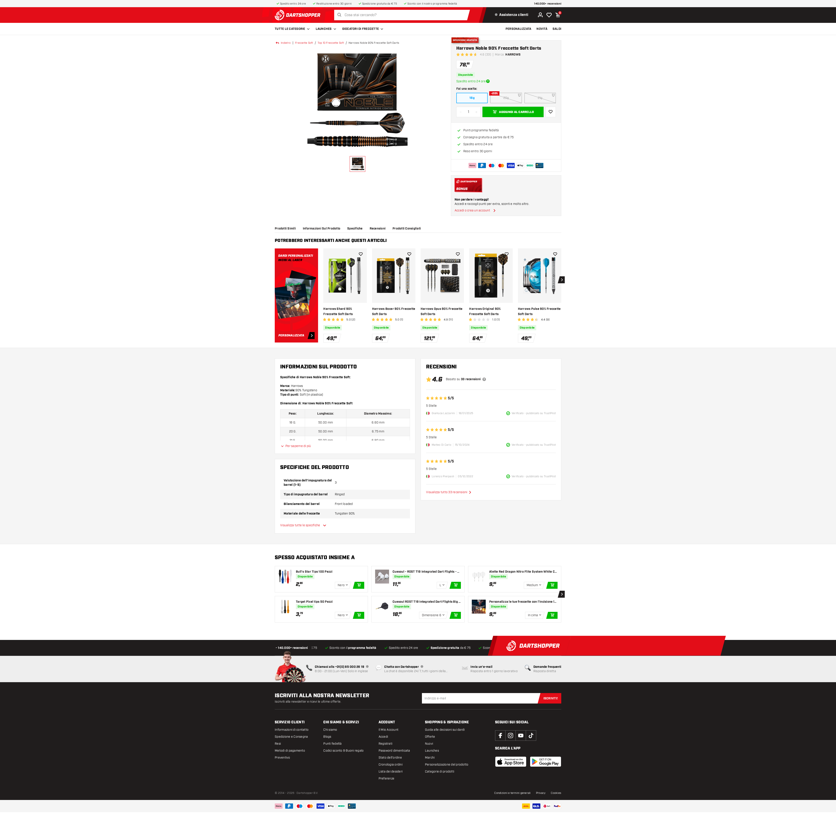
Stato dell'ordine (390, 757)
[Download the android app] (545, 761)
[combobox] (403, 15)
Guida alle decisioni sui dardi (445, 730)
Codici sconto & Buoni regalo (343, 751)
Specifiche (355, 229)
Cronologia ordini (391, 764)
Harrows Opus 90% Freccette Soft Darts (442, 311)
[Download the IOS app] (510, 761)
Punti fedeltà (332, 744)
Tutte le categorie (290, 29)
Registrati (386, 744)
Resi (278, 744)
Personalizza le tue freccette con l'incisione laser (522, 602)
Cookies (556, 793)
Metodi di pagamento (290, 751)
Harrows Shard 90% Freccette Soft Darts (338, 311)
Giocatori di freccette (360, 29)
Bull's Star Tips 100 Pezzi (314, 572)
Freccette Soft (304, 42)
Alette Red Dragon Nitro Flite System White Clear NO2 (523, 572)
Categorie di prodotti (439, 771)
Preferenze (386, 778)
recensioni (378, 229)
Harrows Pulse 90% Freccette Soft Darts (539, 311)
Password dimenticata (394, 751)
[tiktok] (531, 735)
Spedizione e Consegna (291, 737)
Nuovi (429, 744)
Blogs (327, 737)
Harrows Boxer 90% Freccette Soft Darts (393, 311)
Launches (324, 29)
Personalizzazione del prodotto (447, 764)
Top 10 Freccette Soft (331, 42)
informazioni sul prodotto (321, 229)
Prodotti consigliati (407, 229)
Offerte (430, 737)
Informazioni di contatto (291, 730)
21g (540, 98)
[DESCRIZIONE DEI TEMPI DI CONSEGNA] (488, 81)
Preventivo (282, 757)
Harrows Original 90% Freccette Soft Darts (485, 311)
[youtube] (521, 735)
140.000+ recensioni (547, 4)
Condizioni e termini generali (512, 793)
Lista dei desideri (391, 771)
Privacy (541, 793)
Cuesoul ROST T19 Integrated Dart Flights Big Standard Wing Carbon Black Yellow (427, 602)
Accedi (383, 737)
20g (506, 98)
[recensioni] (484, 379)
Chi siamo (330, 730)
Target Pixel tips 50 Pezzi (314, 602)
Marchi (430, 757)
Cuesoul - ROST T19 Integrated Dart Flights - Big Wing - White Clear (426, 572)
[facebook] (500, 735)
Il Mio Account (389, 730)
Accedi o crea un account (472, 210)
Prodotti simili (285, 229)
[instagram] (510, 735)
